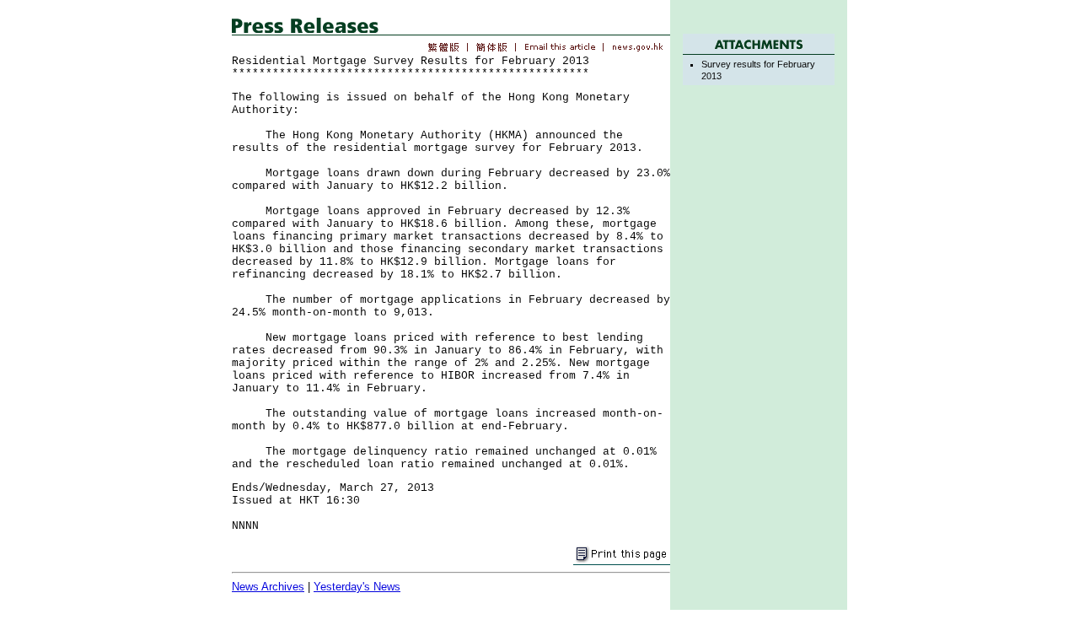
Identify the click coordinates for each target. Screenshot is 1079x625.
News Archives (268, 586)
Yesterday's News (357, 586)
